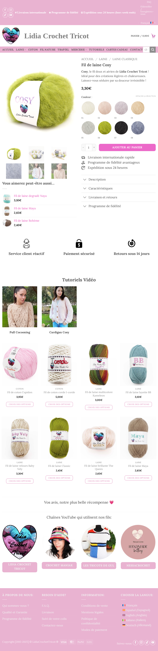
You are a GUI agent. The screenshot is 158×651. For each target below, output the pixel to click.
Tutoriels (96, 49)
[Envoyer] (153, 50)
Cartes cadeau (117, 49)
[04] (138, 108)
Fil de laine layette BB (138, 392)
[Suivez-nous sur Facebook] (5, 9)
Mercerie (78, 49)
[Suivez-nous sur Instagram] (10, 9)
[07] (121, 128)
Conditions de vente (94, 606)
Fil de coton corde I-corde (59, 392)
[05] (88, 128)
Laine (20, 49)
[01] (88, 108)
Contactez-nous (52, 625)
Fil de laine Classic (59, 466)
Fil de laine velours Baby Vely (19, 467)
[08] (138, 128)
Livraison (48, 612)
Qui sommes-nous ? (15, 606)
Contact (136, 49)
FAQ (149, 1)
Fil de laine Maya (138, 466)
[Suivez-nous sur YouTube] (10, 15)
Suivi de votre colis (54, 619)
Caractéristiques (100, 188)
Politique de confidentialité (90, 621)
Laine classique (124, 59)
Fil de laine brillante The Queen (98, 467)
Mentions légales (92, 612)
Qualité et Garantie (14, 612)
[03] (121, 108)
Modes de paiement (94, 630)
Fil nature (47, 49)
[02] (105, 108)
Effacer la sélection (146, 96)
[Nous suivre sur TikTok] (5, 15)
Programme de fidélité (16, 619)
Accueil (8, 49)
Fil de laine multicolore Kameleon (99, 394)
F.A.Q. (46, 606)
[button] (143, 36)
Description (97, 179)
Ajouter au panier (127, 147)
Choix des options (20, 404)
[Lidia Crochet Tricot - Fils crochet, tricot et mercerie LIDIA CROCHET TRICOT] (11, 35)
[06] (105, 128)
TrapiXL (63, 49)
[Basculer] (84, 180)
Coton (33, 49)
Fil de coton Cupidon (19, 392)
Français (145, 22)
